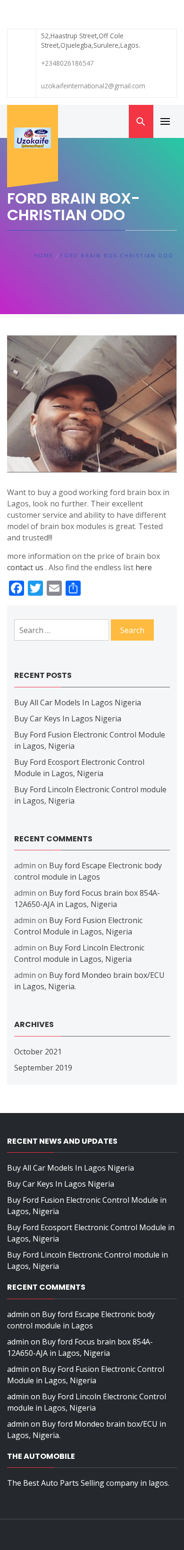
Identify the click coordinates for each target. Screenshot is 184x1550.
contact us (25, 567)
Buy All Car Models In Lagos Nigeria (77, 702)
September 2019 (43, 1067)
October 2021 (38, 1051)
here (143, 567)
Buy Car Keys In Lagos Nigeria (67, 718)
